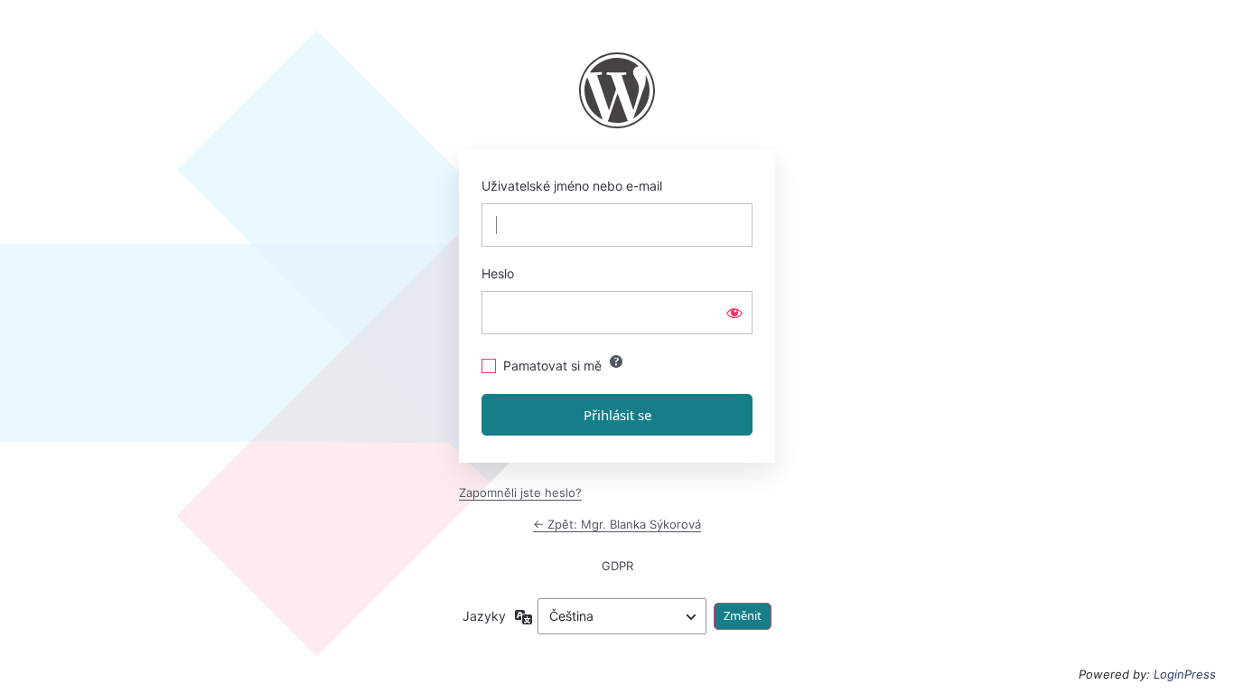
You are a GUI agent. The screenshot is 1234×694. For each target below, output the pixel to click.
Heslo (497, 273)
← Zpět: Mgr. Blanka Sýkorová (617, 524)
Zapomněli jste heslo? (520, 492)
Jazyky (484, 616)
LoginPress (1185, 674)
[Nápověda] (616, 361)
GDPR (617, 565)
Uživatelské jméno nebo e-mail (571, 185)
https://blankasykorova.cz (617, 90)
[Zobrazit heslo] (734, 312)
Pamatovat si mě (552, 365)
